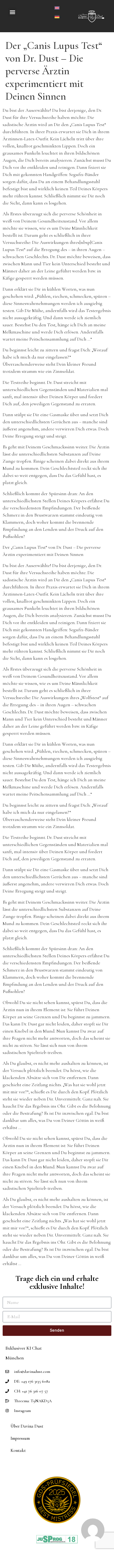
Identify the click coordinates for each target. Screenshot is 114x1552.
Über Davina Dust (27, 1426)
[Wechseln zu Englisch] (57, 7)
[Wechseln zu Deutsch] (57, 16)
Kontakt (18, 1450)
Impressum (20, 1438)
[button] (12, 12)
